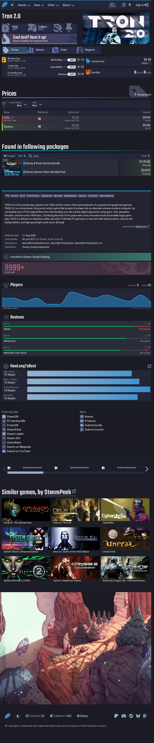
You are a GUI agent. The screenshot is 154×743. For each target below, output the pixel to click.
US (36, 715)
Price (144, 156)
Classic (82, 195)
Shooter (58, 195)
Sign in (140, 5)
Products (90, 420)
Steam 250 (13, 438)
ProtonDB (12, 425)
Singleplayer (70, 195)
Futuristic (93, 195)
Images (11, 156)
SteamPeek (14, 429)
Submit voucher (94, 429)
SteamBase (14, 442)
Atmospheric (107, 195)
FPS (7, 195)
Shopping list (144, 94)
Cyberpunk (46, 195)
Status (83, 715)
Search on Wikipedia (19, 446)
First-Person (33, 195)
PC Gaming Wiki (16, 420)
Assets (89, 416)
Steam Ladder (15, 433)
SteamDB (12, 416)
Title (20, 156)
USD (62, 715)
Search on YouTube (18, 451)
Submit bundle (93, 425)
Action (14, 195)
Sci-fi (22, 195)
